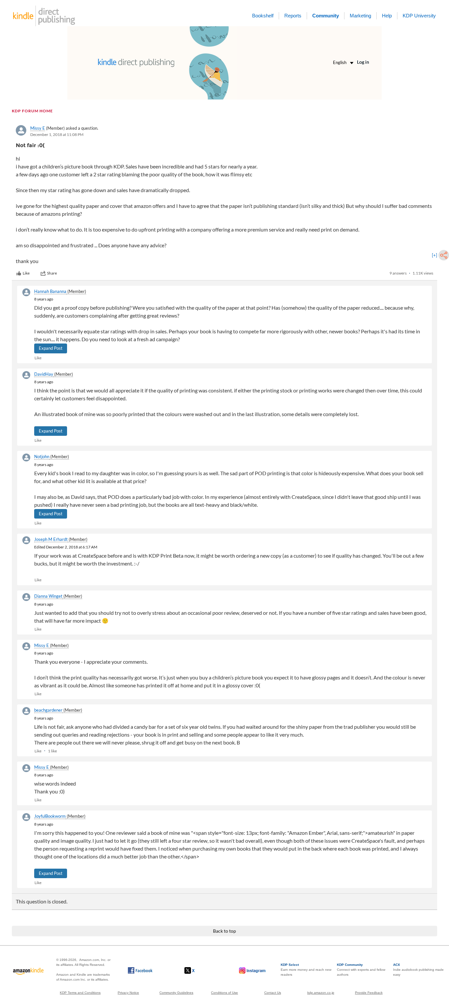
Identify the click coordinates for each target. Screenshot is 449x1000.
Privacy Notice (128, 992)
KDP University (419, 15)
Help (387, 15)
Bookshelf (262, 15)
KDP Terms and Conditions (80, 992)
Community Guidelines (176, 992)
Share (52, 273)
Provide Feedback (369, 992)
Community (325, 15)
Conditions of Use (224, 992)
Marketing (360, 15)
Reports (292, 15)
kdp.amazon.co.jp (320, 992)
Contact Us (272, 992)
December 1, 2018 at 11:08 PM (56, 134)
